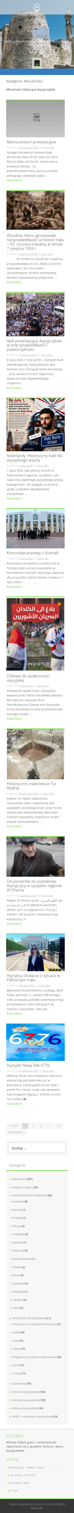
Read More (14, 180)
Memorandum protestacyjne (31, 142)
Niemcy (17, 1250)
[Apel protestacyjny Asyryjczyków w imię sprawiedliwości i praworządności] (35, 314)
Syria (16, 1365)
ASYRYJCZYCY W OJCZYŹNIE (28, 1318)
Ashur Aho (48, 147)
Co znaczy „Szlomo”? (23, 1475)
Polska (17, 1267)
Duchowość (19, 1383)
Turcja (17, 1373)
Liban (16, 1349)
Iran (15, 1340)
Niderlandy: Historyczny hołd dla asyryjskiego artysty (34, 458)
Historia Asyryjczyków (25, 1392)
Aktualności (19, 1179)
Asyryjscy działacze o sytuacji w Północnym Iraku (33, 978)
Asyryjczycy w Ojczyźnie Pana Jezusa (35, 1324)
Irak (15, 1332)
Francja (17, 1218)
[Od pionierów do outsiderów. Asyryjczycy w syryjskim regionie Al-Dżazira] (35, 856)
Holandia (18, 1234)
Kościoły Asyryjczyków (25, 1400)
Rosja (16, 1275)
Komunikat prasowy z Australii (32, 553)
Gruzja (17, 1226)
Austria (17, 1210)
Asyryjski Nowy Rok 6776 (28, 1065)
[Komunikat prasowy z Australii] (35, 528)
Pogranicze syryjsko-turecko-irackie (34, 1357)
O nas (14, 1490)
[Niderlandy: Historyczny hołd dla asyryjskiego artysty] (35, 424)
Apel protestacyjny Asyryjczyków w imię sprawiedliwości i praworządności (34, 345)
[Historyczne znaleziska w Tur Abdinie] (35, 754)
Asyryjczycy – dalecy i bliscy (27, 1467)
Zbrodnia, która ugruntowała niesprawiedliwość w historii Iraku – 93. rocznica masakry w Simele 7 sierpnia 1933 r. (35, 242)
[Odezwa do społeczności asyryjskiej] (35, 634)
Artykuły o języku (22, 1187)
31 (58, 1126)
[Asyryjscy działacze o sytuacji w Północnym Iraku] (35, 952)
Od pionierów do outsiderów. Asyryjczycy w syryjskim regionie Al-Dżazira (34, 886)
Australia (18, 1201)
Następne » (16, 1132)
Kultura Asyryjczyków (25, 1408)
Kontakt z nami (19, 1483)
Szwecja (18, 1283)
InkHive (38, 1504)
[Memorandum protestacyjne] (35, 119)
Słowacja (18, 1291)
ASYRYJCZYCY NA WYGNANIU (29, 1195)
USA (15, 1308)
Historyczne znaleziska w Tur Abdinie (31, 786)
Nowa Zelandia (22, 1259)
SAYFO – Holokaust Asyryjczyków (32, 1416)
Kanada (17, 1242)
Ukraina (18, 1300)
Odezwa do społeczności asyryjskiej (28, 678)
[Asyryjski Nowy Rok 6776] (35, 1042)
